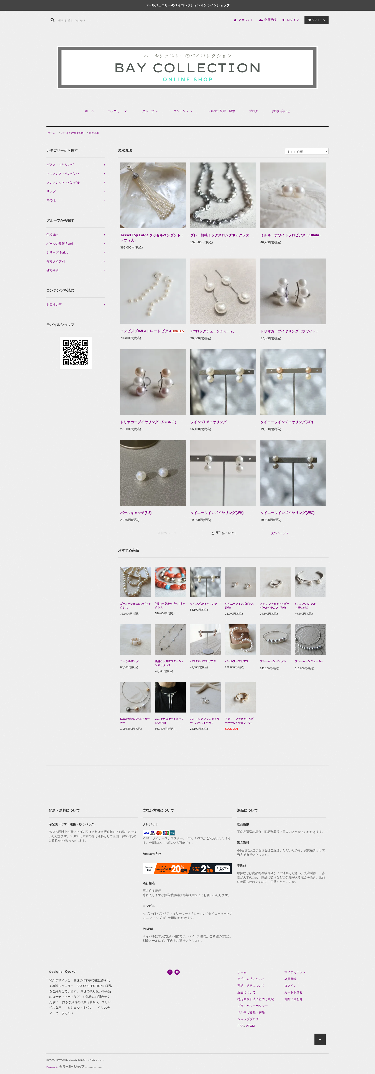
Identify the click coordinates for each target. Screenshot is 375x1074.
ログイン (293, 20)
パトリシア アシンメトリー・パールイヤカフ (204, 720)
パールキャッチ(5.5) (135, 513)
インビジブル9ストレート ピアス (146, 331)
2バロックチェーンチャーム (212, 331)
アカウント (245, 20)
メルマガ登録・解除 (221, 111)
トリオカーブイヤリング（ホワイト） (289, 331)
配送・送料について (251, 985)
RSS (240, 1026)
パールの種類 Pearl (72, 132)
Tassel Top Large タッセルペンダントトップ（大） (152, 237)
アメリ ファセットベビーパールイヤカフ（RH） (274, 605)
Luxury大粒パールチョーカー (135, 720)
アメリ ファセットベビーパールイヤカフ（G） (239, 720)
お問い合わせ (281, 111)
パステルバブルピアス (203, 661)
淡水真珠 (94, 132)
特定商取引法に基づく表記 (255, 999)
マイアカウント (295, 972)
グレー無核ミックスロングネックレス (219, 235)
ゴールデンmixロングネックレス (135, 605)
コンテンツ (181, 111)
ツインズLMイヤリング (208, 422)
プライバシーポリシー (252, 1006)
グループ (148, 111)
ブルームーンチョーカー (309, 661)
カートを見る (293, 992)
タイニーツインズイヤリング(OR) (286, 422)
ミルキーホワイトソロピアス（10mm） (291, 235)
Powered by (52, 1067)
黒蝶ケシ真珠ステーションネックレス (169, 663)
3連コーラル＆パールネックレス (170, 605)
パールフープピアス (236, 661)
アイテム (318, 20)
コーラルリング (129, 661)
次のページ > (279, 533)
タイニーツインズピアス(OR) (239, 605)
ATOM (250, 1026)
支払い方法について (251, 979)
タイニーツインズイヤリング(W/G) (287, 513)
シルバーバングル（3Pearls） (305, 605)
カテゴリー (115, 111)
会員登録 (270, 20)
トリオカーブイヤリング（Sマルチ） (149, 422)
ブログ (253, 111)
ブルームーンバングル (273, 661)
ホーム (89, 111)
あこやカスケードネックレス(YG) (169, 720)
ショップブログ (248, 1019)
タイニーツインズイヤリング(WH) (216, 513)
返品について (246, 992)
